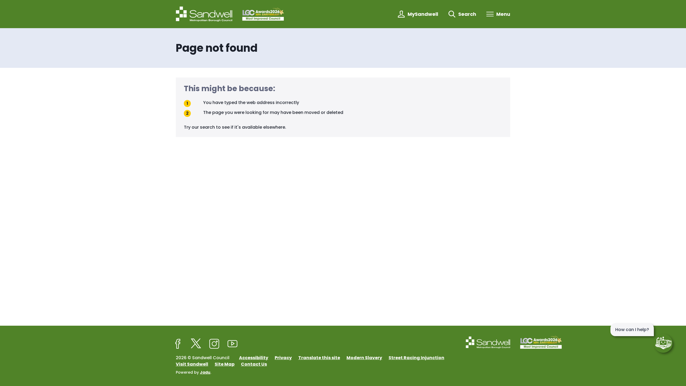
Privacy (283, 358)
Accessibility (253, 358)
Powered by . (193, 372)
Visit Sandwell (192, 364)
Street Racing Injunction (416, 358)
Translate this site (319, 358)
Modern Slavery (364, 358)
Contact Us (254, 364)
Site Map (224, 364)
